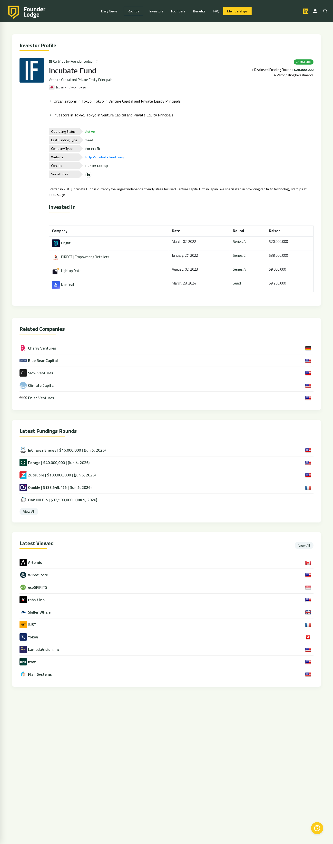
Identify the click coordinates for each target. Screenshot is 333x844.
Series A (239, 241)
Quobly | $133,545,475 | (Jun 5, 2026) (59, 487)
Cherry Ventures (42, 348)
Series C (239, 255)
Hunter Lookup (96, 165)
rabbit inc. (36, 599)
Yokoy (33, 637)
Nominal (67, 284)
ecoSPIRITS (37, 587)
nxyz (32, 662)
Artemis (35, 562)
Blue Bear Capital (43, 360)
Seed (237, 283)
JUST (32, 624)
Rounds (133, 11)
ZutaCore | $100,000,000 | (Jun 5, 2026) (62, 475)
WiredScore (38, 575)
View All (29, 511)
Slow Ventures (40, 373)
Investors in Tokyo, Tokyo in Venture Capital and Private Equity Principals (113, 115)
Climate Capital (41, 385)
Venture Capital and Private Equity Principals (80, 79)
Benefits (199, 11)
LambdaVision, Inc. (44, 649)
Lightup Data (70, 271)
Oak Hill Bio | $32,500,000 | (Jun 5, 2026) (62, 500)
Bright (65, 243)
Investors (156, 11)
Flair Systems (40, 674)
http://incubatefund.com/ (105, 157)
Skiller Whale (39, 612)
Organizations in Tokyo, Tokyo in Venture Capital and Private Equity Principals (117, 101)
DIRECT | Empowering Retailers (84, 257)
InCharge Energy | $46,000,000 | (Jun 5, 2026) (67, 450)
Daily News (109, 11)
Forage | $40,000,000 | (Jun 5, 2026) (58, 462)
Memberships (237, 11)
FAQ (216, 11)
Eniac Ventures (41, 398)
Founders (178, 11)
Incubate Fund (72, 70)
